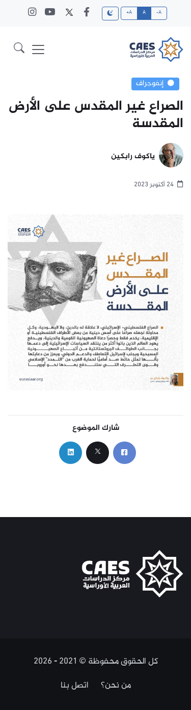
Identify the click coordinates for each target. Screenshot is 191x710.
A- (159, 13)
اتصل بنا (75, 685)
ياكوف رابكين (133, 157)
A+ (129, 13)
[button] (19, 50)
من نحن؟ (116, 685)
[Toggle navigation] (38, 49)
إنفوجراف (149, 84)
